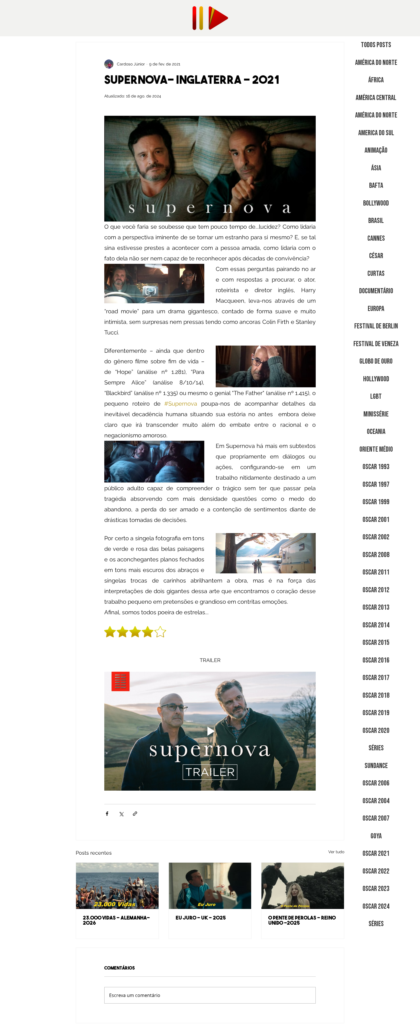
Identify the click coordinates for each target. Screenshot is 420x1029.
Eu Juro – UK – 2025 (201, 918)
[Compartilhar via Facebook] (107, 813)
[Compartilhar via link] (135, 813)
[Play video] (210, 731)
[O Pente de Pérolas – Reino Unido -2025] (302, 886)
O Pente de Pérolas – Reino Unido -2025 (302, 921)
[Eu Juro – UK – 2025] (210, 886)
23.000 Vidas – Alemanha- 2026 (116, 921)
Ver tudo (336, 851)
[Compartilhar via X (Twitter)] (121, 813)
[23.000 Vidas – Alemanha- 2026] (117, 886)
